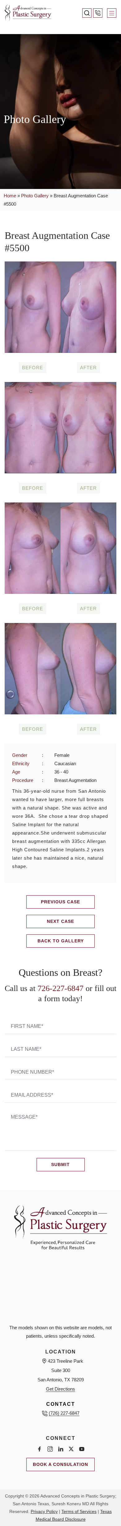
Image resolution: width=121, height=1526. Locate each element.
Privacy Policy (44, 1511)
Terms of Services (78, 1511)
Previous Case (60, 901)
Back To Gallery (61, 940)
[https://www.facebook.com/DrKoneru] (39, 1449)
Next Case (60, 921)
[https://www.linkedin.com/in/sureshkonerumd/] (60, 1449)
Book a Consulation (60, 1464)
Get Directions (60, 1389)
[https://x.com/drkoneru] (71, 1449)
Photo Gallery (35, 195)
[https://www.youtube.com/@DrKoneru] (81, 1449)
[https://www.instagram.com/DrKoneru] (50, 1449)
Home (10, 195)
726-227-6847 (60, 988)
